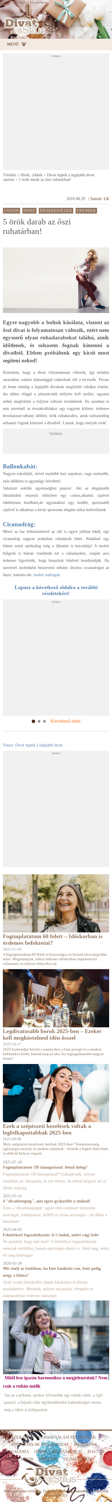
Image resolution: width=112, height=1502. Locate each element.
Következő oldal (65, 721)
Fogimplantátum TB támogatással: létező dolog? (45, 1167)
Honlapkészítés (14, 1491)
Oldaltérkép (78, 1459)
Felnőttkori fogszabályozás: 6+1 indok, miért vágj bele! (51, 1235)
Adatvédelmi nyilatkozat (40, 1444)
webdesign (33, 1491)
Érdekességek (56, 211)
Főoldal (9, 175)
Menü (13, 44)
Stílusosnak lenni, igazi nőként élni (32, 1370)
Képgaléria (16, 1452)
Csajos (11, 211)
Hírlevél (48, 1459)
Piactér (96, 1452)
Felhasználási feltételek (66, 1437)
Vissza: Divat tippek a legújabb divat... (34, 745)
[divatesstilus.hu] (23, 26)
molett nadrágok (47, 575)
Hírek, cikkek (31, 175)
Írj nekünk (85, 1444)
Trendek (86, 211)
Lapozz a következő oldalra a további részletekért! (56, 590)
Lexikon (24, 1459)
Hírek (40, 1452)
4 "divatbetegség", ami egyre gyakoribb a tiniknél (46, 1201)
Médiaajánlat (67, 1452)
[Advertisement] (56, 113)
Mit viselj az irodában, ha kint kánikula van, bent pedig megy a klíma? (52, 1272)
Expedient (49, 1491)
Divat (30, 211)
